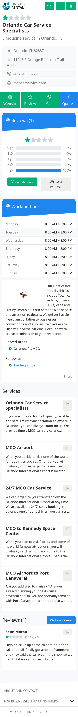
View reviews (22, 181)
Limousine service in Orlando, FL (32, 38)
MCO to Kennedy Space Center (30, 531)
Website (10, 103)
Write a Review (61, 620)
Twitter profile (24, 365)
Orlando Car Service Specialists (26, 28)
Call (49, 103)
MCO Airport (19, 447)
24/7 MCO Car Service (28, 488)
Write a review (56, 184)
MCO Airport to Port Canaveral (27, 575)
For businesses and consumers (31, 701)
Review (30, 103)
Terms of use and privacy (25, 712)
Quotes (68, 103)
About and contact (21, 691)
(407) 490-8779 (25, 74)
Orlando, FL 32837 (28, 50)
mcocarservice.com (29, 82)
